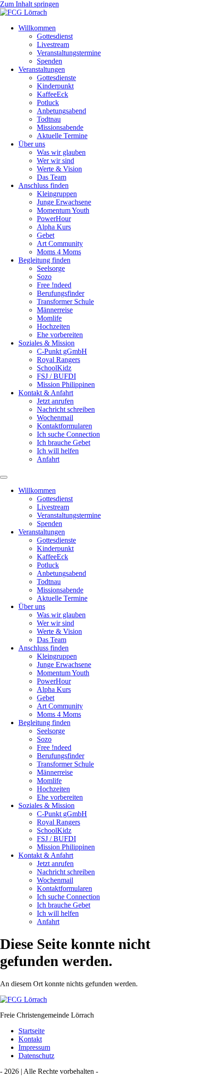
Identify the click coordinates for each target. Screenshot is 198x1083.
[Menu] (3, 477)
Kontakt (30, 1039)
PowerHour (54, 218)
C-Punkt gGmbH (62, 351)
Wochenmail (55, 417)
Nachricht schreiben (66, 409)
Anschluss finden (43, 185)
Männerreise (55, 310)
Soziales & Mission (46, 343)
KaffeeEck (52, 94)
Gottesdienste (56, 78)
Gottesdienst (55, 36)
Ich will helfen (58, 451)
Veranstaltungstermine (69, 53)
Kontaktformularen (64, 426)
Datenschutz (36, 1056)
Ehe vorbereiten (60, 335)
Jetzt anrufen (55, 401)
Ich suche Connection (68, 434)
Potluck (48, 102)
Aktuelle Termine (62, 136)
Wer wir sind (55, 160)
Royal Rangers (58, 359)
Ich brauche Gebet (63, 442)
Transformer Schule (65, 301)
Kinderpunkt (55, 86)
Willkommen (37, 28)
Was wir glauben (61, 152)
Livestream (53, 44)
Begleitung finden (44, 260)
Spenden (49, 61)
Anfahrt (48, 459)
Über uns (31, 144)
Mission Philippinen (66, 384)
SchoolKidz (54, 368)
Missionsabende (60, 127)
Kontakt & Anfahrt (45, 393)
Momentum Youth (63, 210)
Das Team (51, 177)
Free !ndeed (54, 285)
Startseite (31, 1031)
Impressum (34, 1047)
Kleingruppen (57, 194)
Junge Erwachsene (64, 202)
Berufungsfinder (60, 293)
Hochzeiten (53, 326)
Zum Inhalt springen (29, 4)
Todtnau (49, 119)
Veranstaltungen (41, 69)
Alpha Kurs (54, 227)
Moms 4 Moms (59, 252)
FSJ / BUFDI (56, 376)
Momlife (49, 318)
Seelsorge (51, 268)
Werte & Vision (59, 169)
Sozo (44, 277)
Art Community (60, 243)
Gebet (45, 235)
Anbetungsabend (61, 111)
